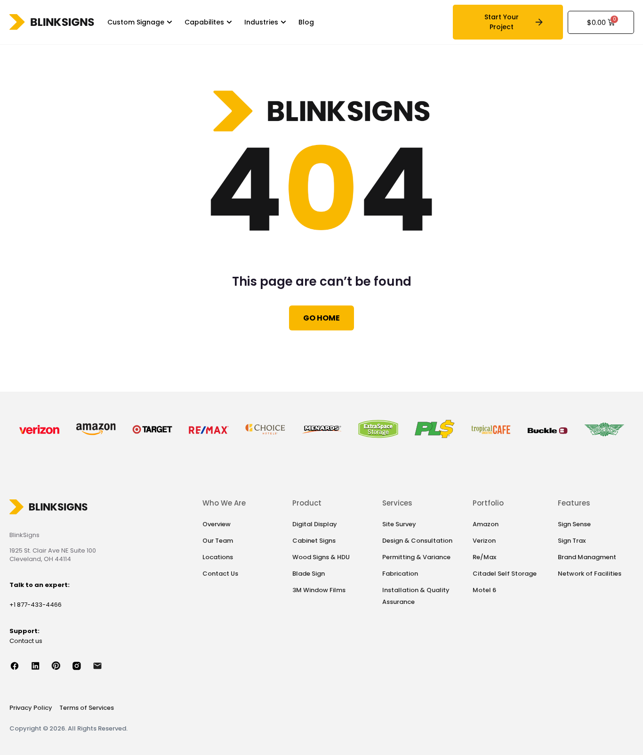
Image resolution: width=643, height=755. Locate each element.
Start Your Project (501, 22)
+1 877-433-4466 (35, 604)
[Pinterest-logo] (61, 665)
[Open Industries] (283, 22)
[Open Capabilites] (229, 22)
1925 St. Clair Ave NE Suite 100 (52, 550)
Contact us (25, 640)
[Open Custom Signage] (169, 22)
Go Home (321, 318)
